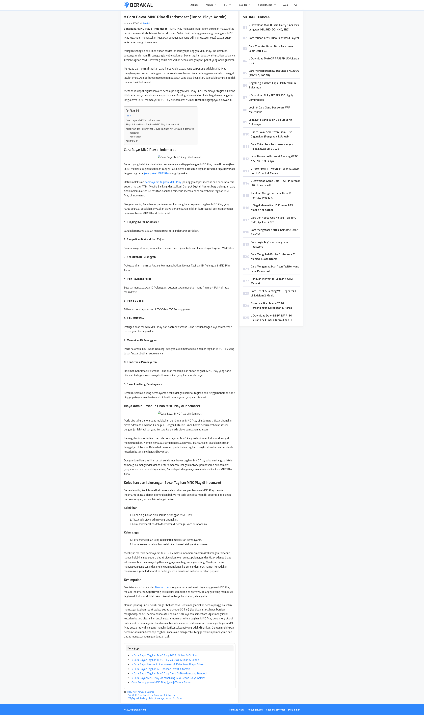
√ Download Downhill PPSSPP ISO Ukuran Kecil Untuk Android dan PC (272, 317)
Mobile (209, 5)
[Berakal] (138, 5)
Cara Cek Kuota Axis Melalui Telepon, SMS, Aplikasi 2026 (273, 219)
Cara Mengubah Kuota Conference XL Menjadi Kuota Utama (273, 256)
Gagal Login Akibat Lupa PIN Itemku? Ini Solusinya (272, 85)
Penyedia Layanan (145, 691)
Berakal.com (162, 587)
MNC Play (131, 691)
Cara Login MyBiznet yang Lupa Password (270, 244)
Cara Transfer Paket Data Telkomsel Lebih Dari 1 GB (271, 48)
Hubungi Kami (255, 710)
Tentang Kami (236, 710)
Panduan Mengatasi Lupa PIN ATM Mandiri (272, 281)
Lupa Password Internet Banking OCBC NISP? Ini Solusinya (274, 158)
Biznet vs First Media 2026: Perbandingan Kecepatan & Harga (271, 305)
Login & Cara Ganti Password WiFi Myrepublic (270, 109)
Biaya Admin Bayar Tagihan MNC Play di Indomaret (152, 124)
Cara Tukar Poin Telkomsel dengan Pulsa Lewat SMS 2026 (272, 146)
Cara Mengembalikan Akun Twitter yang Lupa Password (275, 268)
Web (285, 5)
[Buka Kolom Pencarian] (295, 5)
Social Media (265, 5)
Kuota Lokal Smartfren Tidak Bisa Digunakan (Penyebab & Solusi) (271, 134)
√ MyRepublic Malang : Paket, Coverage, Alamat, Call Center (155, 698)
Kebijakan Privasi (275, 710)
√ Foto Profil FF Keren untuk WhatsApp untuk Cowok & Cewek (275, 170)
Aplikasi (194, 5)
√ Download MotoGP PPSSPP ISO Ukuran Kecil (274, 60)
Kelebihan (134, 132)
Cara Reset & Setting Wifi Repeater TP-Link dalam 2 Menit (275, 293)
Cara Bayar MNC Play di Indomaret (144, 120)
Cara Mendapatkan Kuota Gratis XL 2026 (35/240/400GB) (274, 73)
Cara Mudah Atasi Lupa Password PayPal (274, 38)
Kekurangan (135, 136)
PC (225, 5)
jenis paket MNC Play (157, 173)
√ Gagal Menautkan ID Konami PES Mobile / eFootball (272, 207)
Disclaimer (294, 710)
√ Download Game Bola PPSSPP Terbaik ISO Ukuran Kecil (275, 183)
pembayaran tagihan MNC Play (162, 182)
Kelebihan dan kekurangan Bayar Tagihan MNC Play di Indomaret (160, 129)
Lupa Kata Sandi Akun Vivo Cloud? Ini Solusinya (271, 122)
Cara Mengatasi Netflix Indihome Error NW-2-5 (274, 232)
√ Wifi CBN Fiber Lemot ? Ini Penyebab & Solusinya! (151, 695)
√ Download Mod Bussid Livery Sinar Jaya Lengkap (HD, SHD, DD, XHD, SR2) (274, 27)
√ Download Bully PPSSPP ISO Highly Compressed (271, 97)
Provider (242, 5)
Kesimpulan (132, 141)
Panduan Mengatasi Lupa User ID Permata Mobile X (271, 195)
